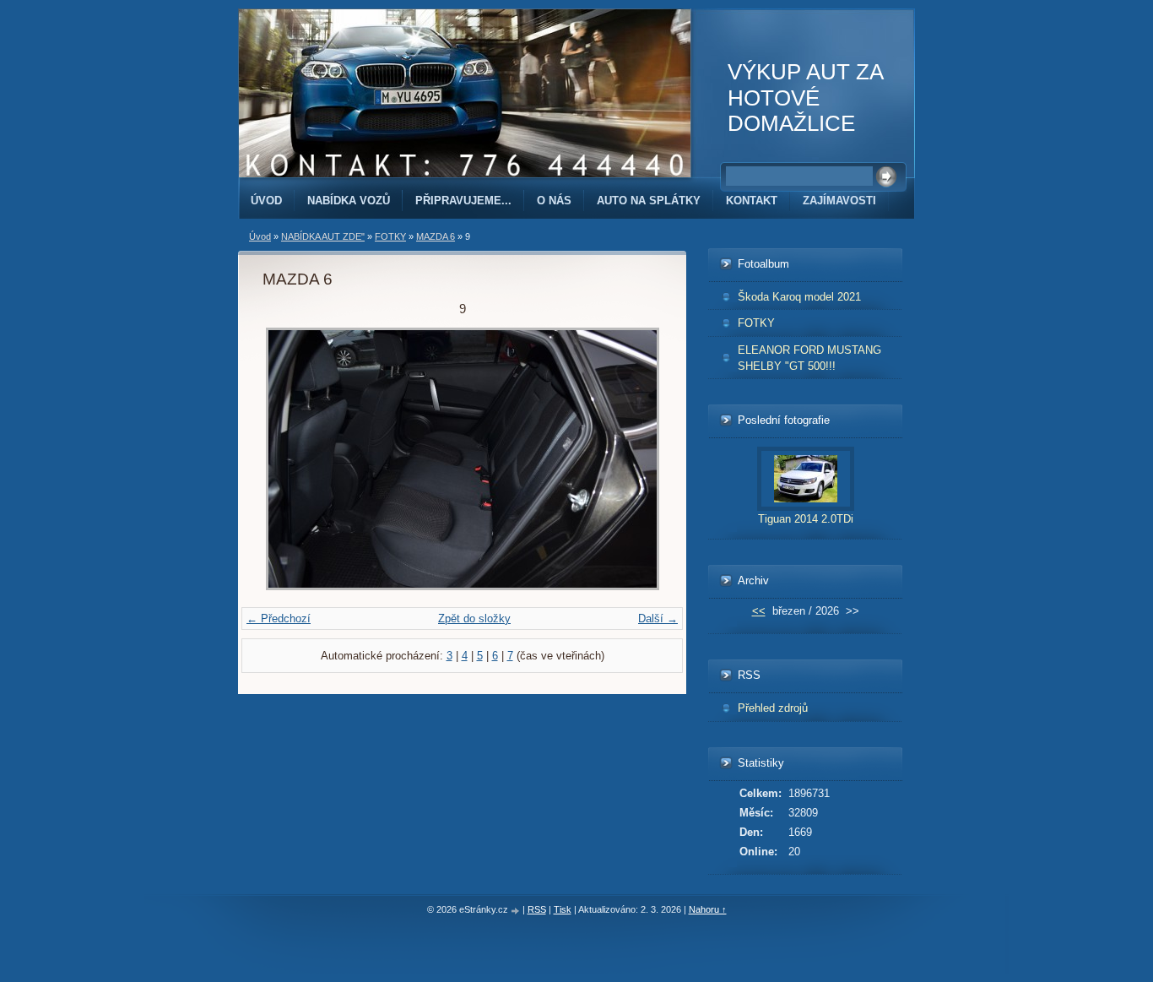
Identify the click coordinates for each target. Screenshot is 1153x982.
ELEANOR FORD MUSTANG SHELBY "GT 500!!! (809, 358)
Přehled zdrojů (773, 708)
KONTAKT (751, 200)
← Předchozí (278, 618)
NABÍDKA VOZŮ (348, 200)
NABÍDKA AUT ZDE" (323, 236)
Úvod (266, 200)
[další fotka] (634, 459)
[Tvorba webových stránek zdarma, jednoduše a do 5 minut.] (516, 910)
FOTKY (390, 236)
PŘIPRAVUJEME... (463, 200)
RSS (537, 909)
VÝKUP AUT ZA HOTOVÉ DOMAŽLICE (805, 97)
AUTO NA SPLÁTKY (649, 200)
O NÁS (554, 200)
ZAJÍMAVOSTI (839, 200)
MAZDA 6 (435, 236)
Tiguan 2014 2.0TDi (805, 519)
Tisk (562, 909)
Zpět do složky (474, 618)
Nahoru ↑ (708, 909)
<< (759, 611)
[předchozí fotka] (290, 459)
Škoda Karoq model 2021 (799, 296)
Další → (658, 618)
